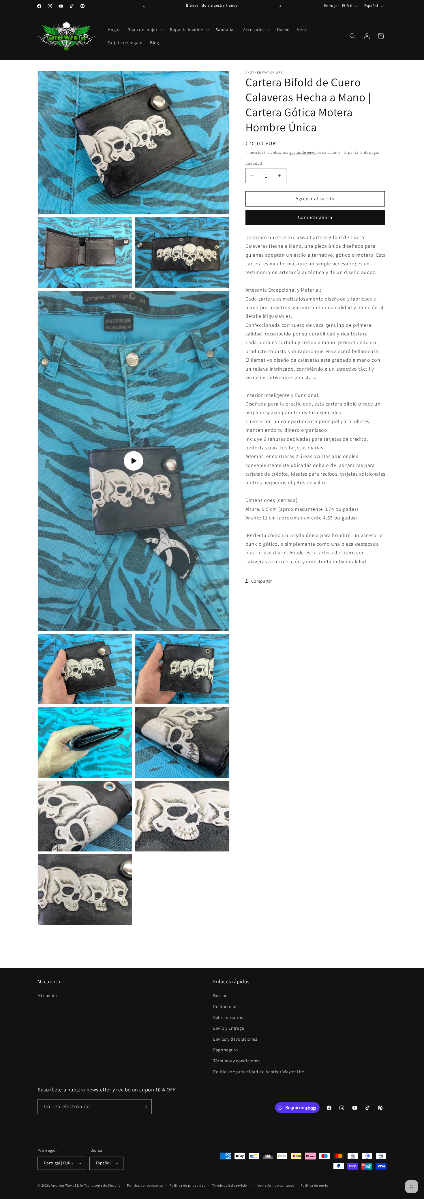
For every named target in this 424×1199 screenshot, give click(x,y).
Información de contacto (274, 1185)
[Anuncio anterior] (144, 6)
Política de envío (315, 1185)
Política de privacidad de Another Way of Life (258, 1071)
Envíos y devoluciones (235, 1039)
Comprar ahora (315, 217)
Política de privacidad (188, 1185)
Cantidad (253, 163)
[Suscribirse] (144, 1106)
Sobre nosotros (228, 1017)
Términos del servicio (229, 1185)
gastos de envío (303, 152)
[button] (145, 29)
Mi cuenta (47, 995)
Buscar (220, 995)
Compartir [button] (261, 580)
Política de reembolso (145, 1185)
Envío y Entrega (228, 1028)
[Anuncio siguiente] (280, 6)
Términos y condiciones (236, 1060)
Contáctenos (225, 1006)
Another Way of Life (67, 1185)
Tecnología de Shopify (102, 1185)
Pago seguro (225, 1049)
